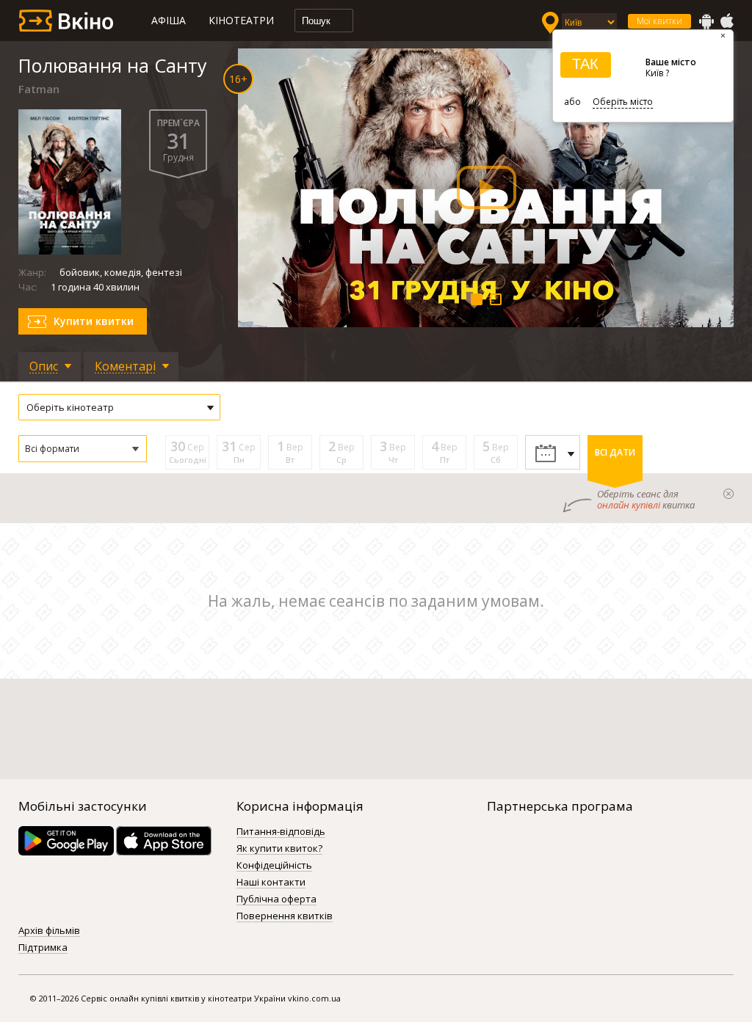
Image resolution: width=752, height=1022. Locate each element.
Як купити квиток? (279, 849)
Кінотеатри (241, 20)
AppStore (726, 21)
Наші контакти (271, 882)
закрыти (728, 494)
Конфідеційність (274, 866)
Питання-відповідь (280, 832)
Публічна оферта (276, 899)
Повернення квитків (284, 916)
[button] (82, 448)
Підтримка (43, 948)
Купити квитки (94, 321)
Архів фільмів (49, 931)
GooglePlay (706, 21)
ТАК (585, 64)
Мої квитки (659, 21)
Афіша (168, 20)
